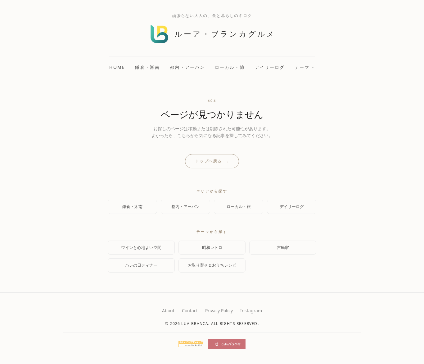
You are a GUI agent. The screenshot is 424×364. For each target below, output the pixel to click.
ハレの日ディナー (141, 265)
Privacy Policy (219, 310)
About (168, 310)
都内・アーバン (187, 67)
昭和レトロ (212, 247)
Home (117, 67)
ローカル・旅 (230, 67)
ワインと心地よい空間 (141, 247)
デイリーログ (270, 67)
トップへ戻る (212, 161)
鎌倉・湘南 (147, 67)
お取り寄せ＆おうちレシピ (212, 265)
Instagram (251, 310)
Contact (190, 310)
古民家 (283, 247)
